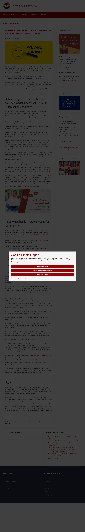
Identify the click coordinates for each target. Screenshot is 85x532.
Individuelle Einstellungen (42, 274)
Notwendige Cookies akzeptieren (42, 270)
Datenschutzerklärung (23, 278)
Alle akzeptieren (42, 266)
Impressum (13, 278)
